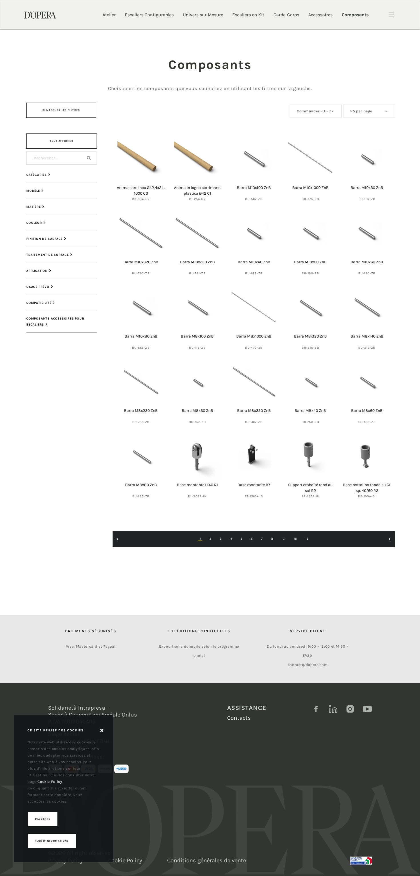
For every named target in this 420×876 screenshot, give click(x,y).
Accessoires (320, 14)
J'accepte (42, 818)
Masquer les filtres (63, 110)
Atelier (109, 14)
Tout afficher (61, 140)
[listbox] (316, 111)
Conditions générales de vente (206, 860)
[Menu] (391, 15)
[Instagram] (350, 709)
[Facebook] (316, 709)
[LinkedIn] (333, 709)
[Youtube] (367, 709)
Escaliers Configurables (149, 14)
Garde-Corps (286, 14)
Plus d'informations (52, 840)
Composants (355, 14)
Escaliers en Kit (248, 14)
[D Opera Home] (40, 14)
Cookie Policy (125, 860)
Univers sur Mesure (203, 14)
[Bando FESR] (361, 861)
